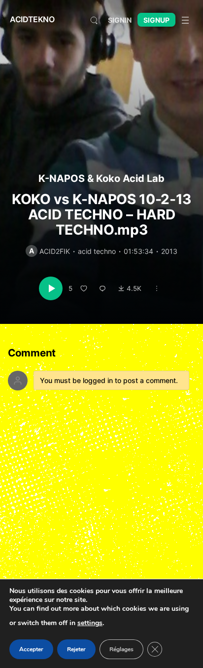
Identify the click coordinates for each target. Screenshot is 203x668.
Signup (156, 20)
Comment (32, 353)
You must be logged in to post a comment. (109, 380)
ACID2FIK (54, 251)
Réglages (121, 649)
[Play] (51, 288)
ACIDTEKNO (32, 19)
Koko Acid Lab (130, 178)
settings (89, 623)
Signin (120, 20)
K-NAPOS (61, 178)
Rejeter (76, 649)
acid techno (97, 251)
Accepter (31, 649)
